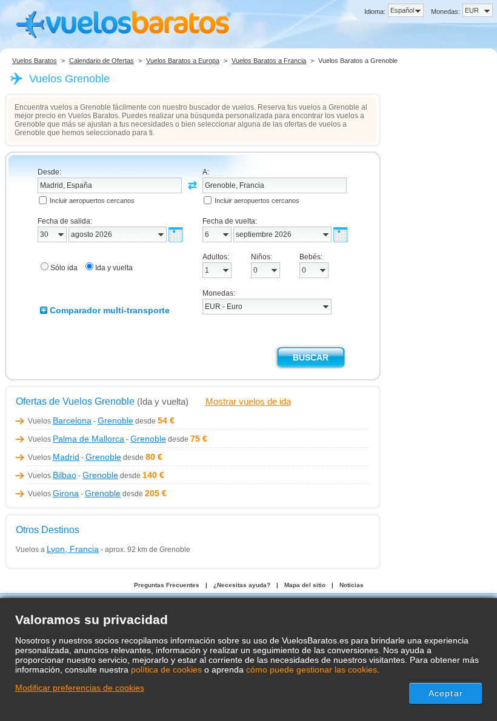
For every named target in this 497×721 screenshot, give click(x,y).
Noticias (351, 585)
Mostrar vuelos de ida (248, 401)
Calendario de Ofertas (101, 60)
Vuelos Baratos (34, 60)
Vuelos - (80, 421)
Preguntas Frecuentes (166, 585)
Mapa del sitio (304, 585)
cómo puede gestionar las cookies (311, 669)
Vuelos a (57, 549)
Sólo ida (64, 268)
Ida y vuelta (114, 268)
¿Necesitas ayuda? (241, 585)
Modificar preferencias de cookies (79, 688)
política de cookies (166, 669)
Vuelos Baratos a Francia (269, 60)
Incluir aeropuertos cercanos (92, 200)
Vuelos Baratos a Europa (182, 60)
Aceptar (446, 693)
